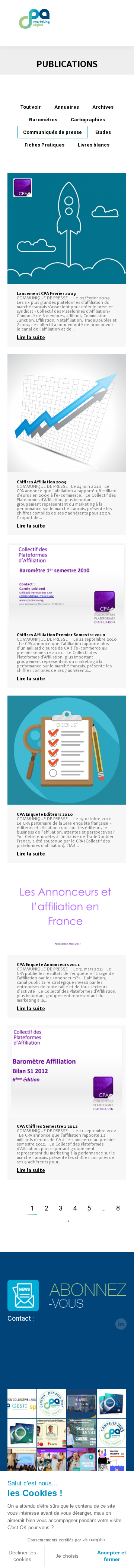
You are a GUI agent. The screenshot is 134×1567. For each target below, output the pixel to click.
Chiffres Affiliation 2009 (42, 481)
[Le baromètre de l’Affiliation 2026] (112, 1404)
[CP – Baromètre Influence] (52, 1463)
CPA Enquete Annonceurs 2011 (48, 964)
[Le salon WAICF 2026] (82, 1433)
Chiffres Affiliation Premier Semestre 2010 (61, 634)
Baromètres (43, 119)
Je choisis (67, 1556)
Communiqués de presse (52, 132)
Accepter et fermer (111, 1556)
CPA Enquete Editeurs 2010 (45, 814)
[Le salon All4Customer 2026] (52, 1433)
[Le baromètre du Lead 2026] (22, 1433)
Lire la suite (31, 337)
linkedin (121, 1324)
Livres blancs (93, 145)
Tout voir (30, 107)
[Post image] (66, 228)
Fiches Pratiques (44, 145)
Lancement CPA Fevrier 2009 (46, 293)
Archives (103, 107)
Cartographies (88, 119)
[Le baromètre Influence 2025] (82, 1463)
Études (103, 132)
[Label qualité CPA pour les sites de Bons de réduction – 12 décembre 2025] (112, 1433)
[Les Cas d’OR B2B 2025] (22, 1463)
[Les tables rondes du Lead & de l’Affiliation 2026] (82, 1404)
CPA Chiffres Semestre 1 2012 (47, 1126)
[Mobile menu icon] (122, 18)
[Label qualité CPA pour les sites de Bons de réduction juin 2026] (52, 1404)
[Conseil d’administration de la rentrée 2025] (112, 1463)
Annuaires (66, 107)
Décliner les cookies (22, 1556)
